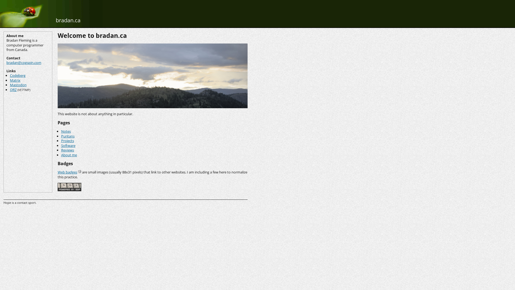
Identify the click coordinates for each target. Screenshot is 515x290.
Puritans (68, 136)
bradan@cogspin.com (23, 62)
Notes (66, 131)
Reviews (67, 150)
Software (68, 145)
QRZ (13, 89)
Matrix (15, 80)
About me (69, 155)
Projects (67, 140)
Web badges (67, 172)
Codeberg (17, 75)
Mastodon (18, 84)
